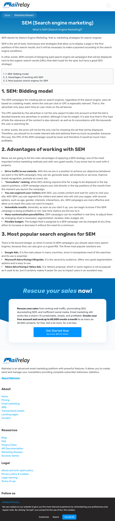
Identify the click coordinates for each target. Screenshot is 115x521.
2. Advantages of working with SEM (23, 77)
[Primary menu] (108, 5)
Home (7, 15)
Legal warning (9, 477)
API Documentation (12, 448)
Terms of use (8, 481)
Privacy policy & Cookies (15, 474)
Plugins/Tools (9, 444)
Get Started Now (57, 332)
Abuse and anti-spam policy (17, 470)
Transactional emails (12, 410)
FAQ (3, 441)
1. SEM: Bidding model (16, 74)
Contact (5, 418)
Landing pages (9, 414)
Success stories (10, 455)
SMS (3, 407)
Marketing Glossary (24, 15)
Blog (4, 437)
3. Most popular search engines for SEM (25, 80)
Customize (44, 517)
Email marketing (10, 403)
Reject (56, 517)
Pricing (5, 400)
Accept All (69, 517)
